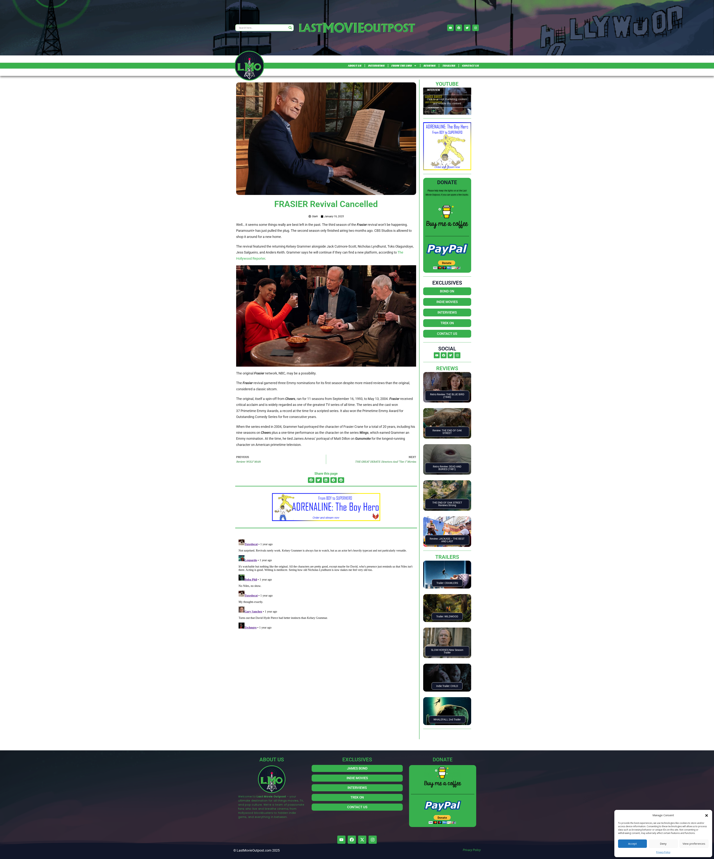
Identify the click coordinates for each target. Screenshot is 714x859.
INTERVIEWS (376, 66)
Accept (632, 843)
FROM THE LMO (401, 66)
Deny (663, 843)
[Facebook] (459, 28)
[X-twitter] (362, 840)
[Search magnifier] (290, 27)
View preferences (694, 843)
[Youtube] (450, 28)
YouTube (447, 84)
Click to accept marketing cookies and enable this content (447, 101)
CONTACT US (470, 66)
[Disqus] (326, 584)
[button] (706, 815)
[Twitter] (467, 28)
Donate (447, 182)
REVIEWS (429, 66)
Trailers (447, 557)
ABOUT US (354, 66)
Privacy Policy (663, 852)
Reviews (447, 368)
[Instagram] (475, 28)
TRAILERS (448, 66)
